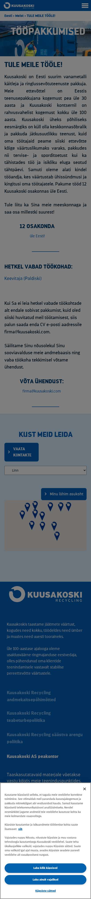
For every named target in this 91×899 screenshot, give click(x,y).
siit (20, 829)
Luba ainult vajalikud (45, 879)
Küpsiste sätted (45, 890)
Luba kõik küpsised (45, 867)
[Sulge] (84, 789)
